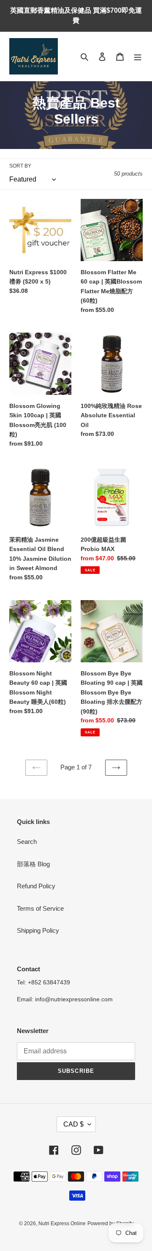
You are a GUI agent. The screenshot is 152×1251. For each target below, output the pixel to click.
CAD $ (73, 1124)
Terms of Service (40, 908)
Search (27, 841)
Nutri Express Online (62, 1223)
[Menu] (138, 56)
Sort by (20, 166)
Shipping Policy (38, 930)
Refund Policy (36, 886)
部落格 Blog (33, 864)
